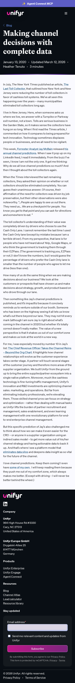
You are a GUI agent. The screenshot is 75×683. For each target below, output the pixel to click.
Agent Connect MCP (40, 3)
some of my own (20, 467)
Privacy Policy (58, 656)
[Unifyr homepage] (12, 496)
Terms (62, 660)
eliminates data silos (15, 452)
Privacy (53, 660)
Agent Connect (12, 576)
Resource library (13, 603)
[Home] (15, 13)
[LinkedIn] (5, 504)
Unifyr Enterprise (13, 568)
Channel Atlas (11, 595)
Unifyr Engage (12, 572)
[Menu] (66, 13)
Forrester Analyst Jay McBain (35, 149)
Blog (9, 25)
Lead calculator (12, 599)
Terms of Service (35, 677)
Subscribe (37, 649)
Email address (16, 622)
